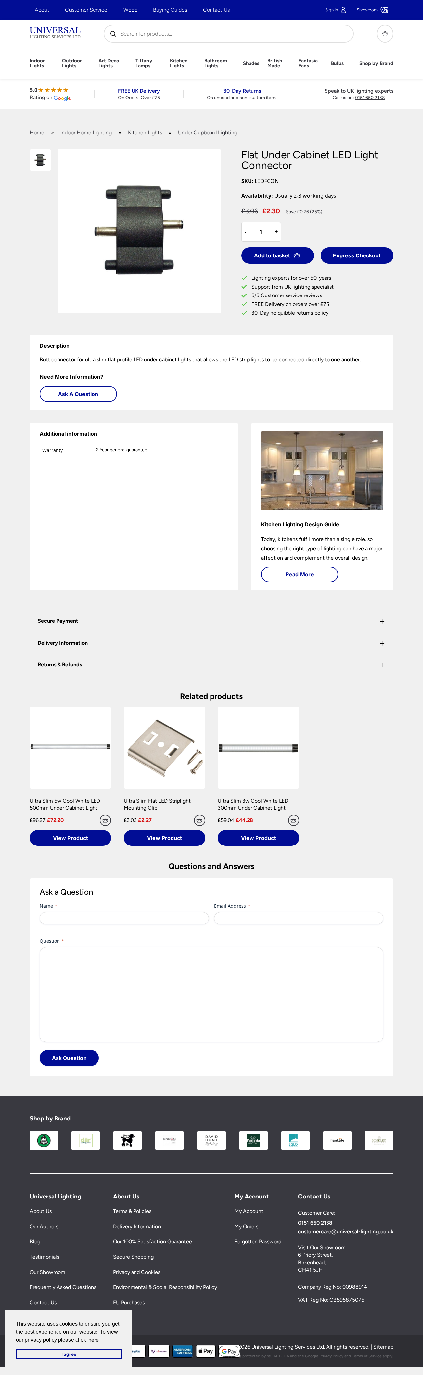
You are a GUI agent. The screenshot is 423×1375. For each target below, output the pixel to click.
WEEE (130, 10)
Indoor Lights (37, 63)
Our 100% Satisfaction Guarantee (152, 1241)
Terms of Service (367, 1356)
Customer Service (86, 10)
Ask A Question (78, 394)
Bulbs (337, 63)
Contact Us (216, 10)
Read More (300, 574)
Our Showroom (47, 1272)
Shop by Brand (376, 63)
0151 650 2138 (370, 97)
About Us (41, 1211)
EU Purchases (129, 1302)
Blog (35, 1241)
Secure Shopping (133, 1257)
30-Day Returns (242, 91)
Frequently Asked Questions (63, 1287)
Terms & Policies (132, 1211)
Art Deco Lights (108, 63)
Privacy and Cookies (136, 1272)
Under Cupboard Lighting (207, 132)
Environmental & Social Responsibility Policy (165, 1287)
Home (37, 132)
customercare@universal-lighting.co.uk (345, 1231)
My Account (248, 1211)
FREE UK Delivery (139, 91)
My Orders (246, 1226)
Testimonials (44, 1257)
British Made (274, 63)
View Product (70, 838)
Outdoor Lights (72, 63)
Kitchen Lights (179, 63)
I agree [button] (68, 1354)
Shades (251, 63)
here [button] (93, 1340)
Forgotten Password (257, 1241)
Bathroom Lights (215, 63)
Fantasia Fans (308, 63)
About (42, 10)
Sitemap (383, 1347)
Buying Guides (170, 10)
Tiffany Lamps (143, 63)
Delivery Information (137, 1226)
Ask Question (69, 1058)
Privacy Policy (331, 1356)
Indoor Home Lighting (86, 132)
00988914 (354, 1287)
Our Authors (44, 1226)
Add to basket (272, 255)
